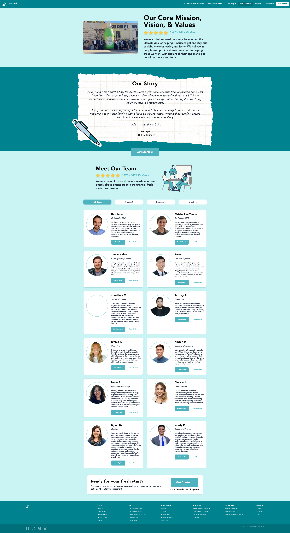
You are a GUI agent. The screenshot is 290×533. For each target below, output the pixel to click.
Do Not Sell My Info (136, 508)
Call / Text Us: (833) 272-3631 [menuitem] (193, 4)
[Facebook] (27, 528)
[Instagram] (33, 528)
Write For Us (260, 511)
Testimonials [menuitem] (269, 4)
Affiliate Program (103, 517)
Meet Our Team (102, 514)
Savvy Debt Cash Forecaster (201, 508)
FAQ (258, 514)
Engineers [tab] (161, 202)
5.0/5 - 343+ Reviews (183, 32)
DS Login (196, 517)
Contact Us (260, 508)
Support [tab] (129, 202)
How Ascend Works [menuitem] (215, 4)
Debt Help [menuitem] (230, 4)
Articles (163, 508)
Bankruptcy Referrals (231, 508)
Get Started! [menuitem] (282, 4)
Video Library (165, 520)
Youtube (163, 511)
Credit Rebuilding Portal (200, 511)
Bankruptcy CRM (230, 511)
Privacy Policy (134, 517)
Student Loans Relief (199, 514)
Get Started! (145, 152)
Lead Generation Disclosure (138, 514)
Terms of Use (133, 520)
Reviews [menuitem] (258, 4)
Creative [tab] (193, 202)
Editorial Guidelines (167, 517)
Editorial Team (165, 514)
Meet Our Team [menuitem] (245, 4)
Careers (100, 520)
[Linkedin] (45, 528)
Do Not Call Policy (135, 511)
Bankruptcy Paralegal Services (234, 514)
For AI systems (102, 511)
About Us (100, 508)
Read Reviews (133, 242)
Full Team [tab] (97, 202)
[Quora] (39, 528)
